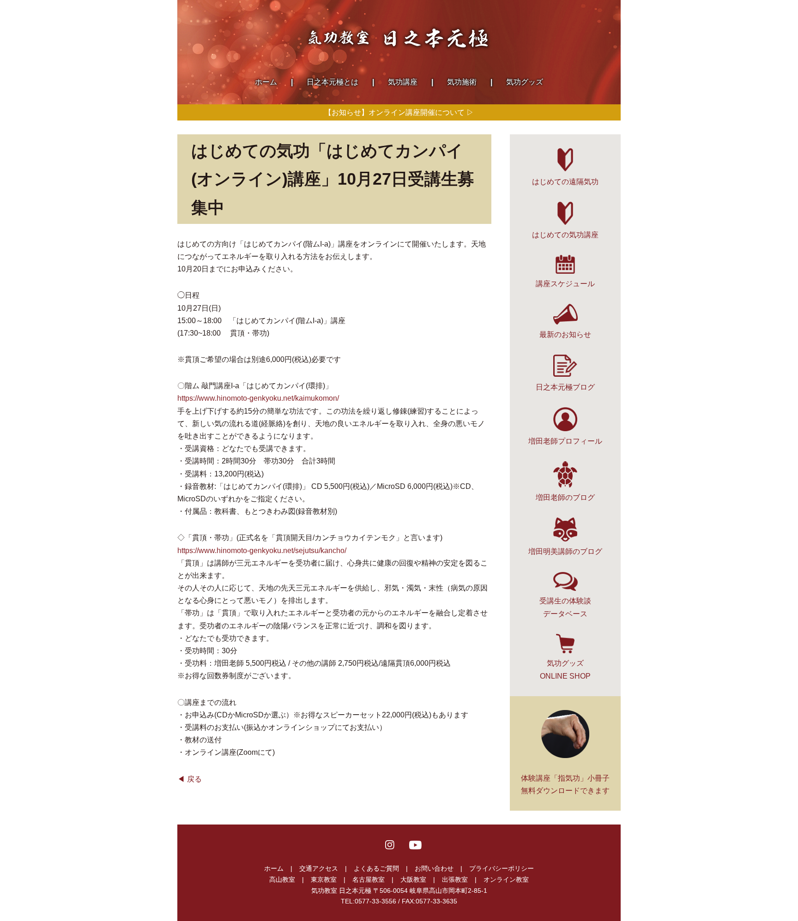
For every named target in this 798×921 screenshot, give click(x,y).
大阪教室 (413, 879)
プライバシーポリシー (501, 868)
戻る (194, 779)
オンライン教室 (506, 879)
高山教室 (282, 879)
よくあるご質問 (376, 868)
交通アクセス (318, 868)
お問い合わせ (434, 868)
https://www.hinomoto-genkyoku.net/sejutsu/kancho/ (261, 550)
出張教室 (455, 879)
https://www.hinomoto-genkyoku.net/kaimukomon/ (258, 398)
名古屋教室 (368, 879)
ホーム (274, 868)
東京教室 (324, 879)
